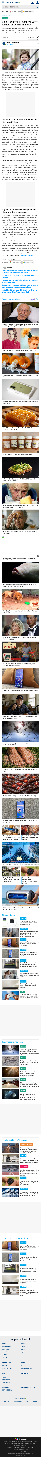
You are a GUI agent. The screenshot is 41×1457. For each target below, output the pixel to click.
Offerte (4, 1357)
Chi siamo (9, 1447)
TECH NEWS (24, 929)
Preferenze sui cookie (18, 1449)
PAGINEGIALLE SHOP (27, 1441)
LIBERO (5, 1441)
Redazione (25, 1374)
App (22, 1352)
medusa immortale (26, 255)
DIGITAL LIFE (24, 1166)
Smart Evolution (7, 1368)
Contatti (34, 1402)
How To (23, 1366)
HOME (3, 15)
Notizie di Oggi (6, 1346)
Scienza (4, 1354)
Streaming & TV (7, 1379)
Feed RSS (6, 1402)
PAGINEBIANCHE (9, 1443)
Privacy (23, 1447)
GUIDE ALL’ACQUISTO (26, 1144)
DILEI (22, 1443)
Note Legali (17, 1447)
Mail (32, 5)
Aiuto (27, 1449)
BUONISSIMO (17, 1445)
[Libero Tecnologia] (20, 1398)
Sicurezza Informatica (7, 1389)
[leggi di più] (38, 44)
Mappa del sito (17, 1402)
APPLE (22, 992)
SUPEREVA (24, 1445)
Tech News (5, 1352)
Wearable (5, 1366)
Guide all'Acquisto (26, 1368)
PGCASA (35, 1441)
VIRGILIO (10, 1441)
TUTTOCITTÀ (17, 1443)
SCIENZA (8, 15)
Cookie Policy (30, 1447)
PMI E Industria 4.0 (28, 1387)
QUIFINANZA (33, 1443)
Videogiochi (6, 1382)
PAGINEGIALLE (17, 1441)
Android (23, 1346)
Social (4, 1377)
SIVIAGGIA (26, 1443)
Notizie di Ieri (6, 1349)
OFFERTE (23, 918)
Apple (23, 1349)
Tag (27, 1402)
